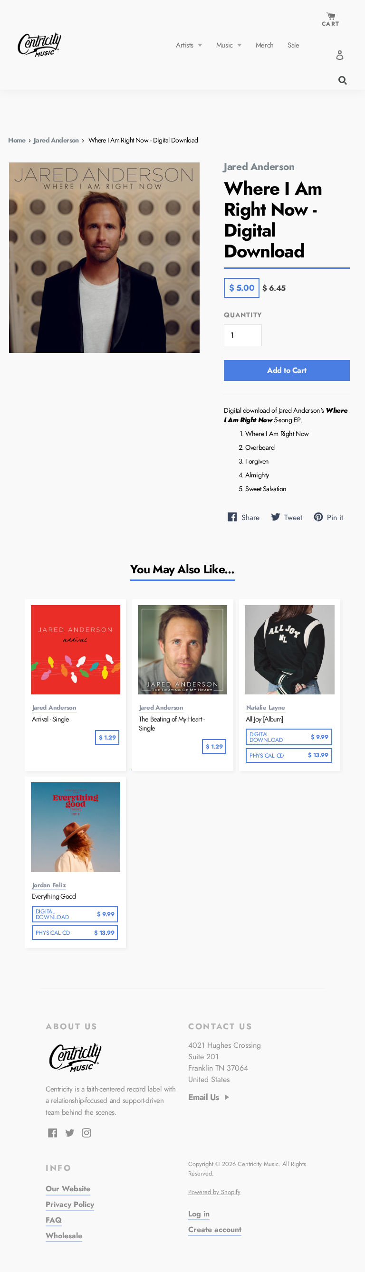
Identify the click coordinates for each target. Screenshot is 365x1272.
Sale (293, 45)
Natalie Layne (266, 707)
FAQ (54, 1220)
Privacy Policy (70, 1204)
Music (225, 45)
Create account (214, 1229)
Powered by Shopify (214, 1191)
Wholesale (64, 1235)
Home (17, 140)
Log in (199, 1213)
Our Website (68, 1188)
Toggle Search (342, 79)
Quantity (243, 315)
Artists (185, 45)
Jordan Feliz (49, 885)
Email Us (203, 1097)
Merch (265, 45)
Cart (330, 23)
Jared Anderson (56, 140)
